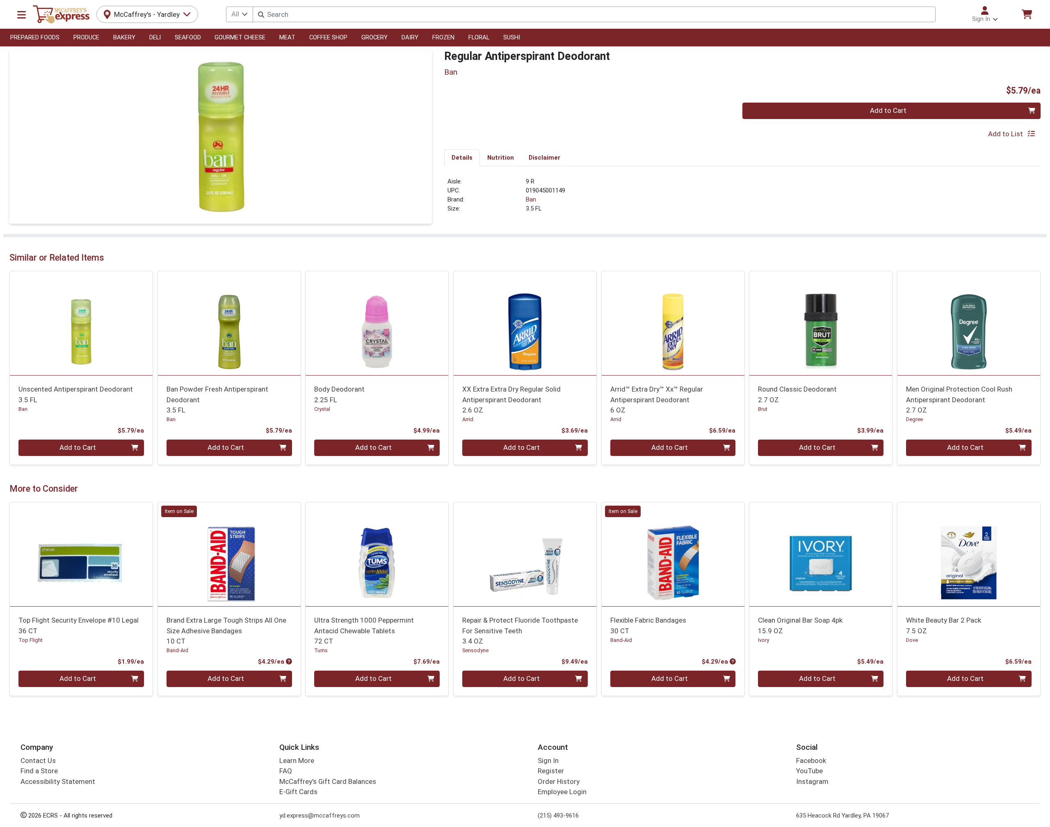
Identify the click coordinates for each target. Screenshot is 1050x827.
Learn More (296, 760)
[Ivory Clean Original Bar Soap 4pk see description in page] (821, 554)
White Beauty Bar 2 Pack (943, 625)
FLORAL (478, 37)
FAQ (285, 771)
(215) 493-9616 (558, 815)
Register (551, 771)
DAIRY (410, 37)
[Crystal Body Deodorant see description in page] (377, 323)
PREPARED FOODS (34, 37)
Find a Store (39, 771)
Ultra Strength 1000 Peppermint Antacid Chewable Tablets (364, 630)
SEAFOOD (188, 37)
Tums (321, 650)
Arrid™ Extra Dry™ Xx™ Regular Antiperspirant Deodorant (656, 399)
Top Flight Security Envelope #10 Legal (78, 625)
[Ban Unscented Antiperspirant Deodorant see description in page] (81, 323)
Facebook (811, 760)
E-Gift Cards (298, 792)
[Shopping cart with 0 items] (1026, 14)
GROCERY (374, 37)
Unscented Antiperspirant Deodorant (75, 394)
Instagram (812, 781)
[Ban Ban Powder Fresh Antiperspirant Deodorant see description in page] (229, 323)
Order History (559, 781)
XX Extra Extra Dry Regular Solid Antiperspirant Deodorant (511, 399)
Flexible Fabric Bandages (648, 625)
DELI (155, 37)
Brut (762, 409)
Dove (912, 640)
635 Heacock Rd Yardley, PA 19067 (842, 815)
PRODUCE (86, 37)
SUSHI (511, 37)
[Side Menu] (21, 14)
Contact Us (38, 760)
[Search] (261, 14)
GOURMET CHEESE (240, 37)
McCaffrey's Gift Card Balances (327, 781)
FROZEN (443, 37)
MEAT (287, 37)
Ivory (763, 640)
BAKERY (124, 37)
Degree (914, 419)
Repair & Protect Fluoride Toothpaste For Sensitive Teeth (520, 630)
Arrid (467, 419)
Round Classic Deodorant (797, 394)
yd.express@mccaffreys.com (319, 815)
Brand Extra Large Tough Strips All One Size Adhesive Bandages (226, 630)
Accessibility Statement (58, 781)
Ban (531, 199)
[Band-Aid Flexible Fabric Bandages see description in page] (673, 554)
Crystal (322, 409)
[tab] (462, 157)
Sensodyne (475, 650)
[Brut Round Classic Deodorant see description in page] (821, 323)
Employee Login (562, 792)
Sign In (548, 760)
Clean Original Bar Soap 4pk (800, 625)
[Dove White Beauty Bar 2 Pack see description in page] (969, 554)
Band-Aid (177, 650)
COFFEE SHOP (328, 37)
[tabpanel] (742, 198)
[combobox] (594, 14)
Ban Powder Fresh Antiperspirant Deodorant (217, 399)
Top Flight (30, 640)
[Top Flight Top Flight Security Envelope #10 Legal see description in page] (81, 554)
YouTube (809, 771)
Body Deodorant (339, 394)
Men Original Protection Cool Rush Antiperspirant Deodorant (959, 399)
